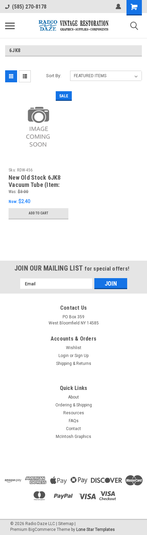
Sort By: (53, 75)
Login (63, 355)
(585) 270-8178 (29, 6)
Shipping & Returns (73, 363)
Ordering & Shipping (73, 405)
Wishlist (73, 347)
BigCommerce (42, 529)
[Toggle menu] (10, 26)
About (73, 397)
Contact (73, 428)
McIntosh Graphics (73, 436)
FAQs (74, 420)
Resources (73, 413)
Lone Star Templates (95, 529)
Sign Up (82, 355)
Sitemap (66, 523)
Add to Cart (38, 213)
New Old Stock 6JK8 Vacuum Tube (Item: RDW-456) (35, 184)
